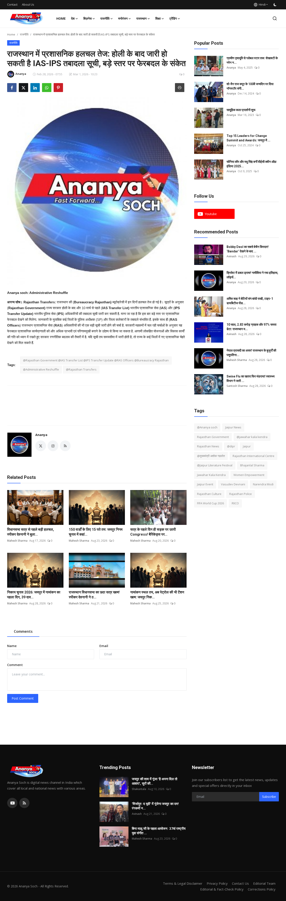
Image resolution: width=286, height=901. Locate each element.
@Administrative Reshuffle (41, 369)
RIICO (235, 503)
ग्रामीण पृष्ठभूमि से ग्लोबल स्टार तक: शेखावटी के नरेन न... (252, 60)
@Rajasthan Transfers (81, 369)
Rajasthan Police (240, 494)
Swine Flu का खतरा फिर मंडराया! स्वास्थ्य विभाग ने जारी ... (251, 379)
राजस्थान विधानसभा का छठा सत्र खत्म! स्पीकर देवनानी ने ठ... (94, 594)
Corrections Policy (261, 889)
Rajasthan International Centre (253, 456)
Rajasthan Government (213, 437)
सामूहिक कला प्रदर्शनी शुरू (241, 110)
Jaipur (247, 446)
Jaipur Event (205, 484)
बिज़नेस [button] (87, 18)
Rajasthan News (208, 446)
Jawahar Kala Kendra (211, 475)
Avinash (231, 256)
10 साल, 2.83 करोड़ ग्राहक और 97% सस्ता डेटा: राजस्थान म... (251, 327)
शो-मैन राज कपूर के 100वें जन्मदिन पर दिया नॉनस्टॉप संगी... (250, 86)
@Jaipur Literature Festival (214, 465)
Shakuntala (139, 789)
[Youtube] (12, 803)
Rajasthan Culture (209, 494)
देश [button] (73, 18)
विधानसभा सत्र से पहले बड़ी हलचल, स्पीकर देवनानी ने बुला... (30, 531)
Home (61, 18)
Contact (12, 4)
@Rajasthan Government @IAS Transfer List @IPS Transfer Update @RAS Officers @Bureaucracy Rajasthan (96, 360)
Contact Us (240, 883)
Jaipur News (233, 427)
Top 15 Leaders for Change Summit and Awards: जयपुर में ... (248, 138)
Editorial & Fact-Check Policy (222, 889)
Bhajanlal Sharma (252, 465)
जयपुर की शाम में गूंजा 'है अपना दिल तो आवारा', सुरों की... (154, 781)
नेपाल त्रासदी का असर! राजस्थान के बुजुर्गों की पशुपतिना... (251, 353)
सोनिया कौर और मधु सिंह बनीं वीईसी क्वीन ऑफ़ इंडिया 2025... (251, 164)
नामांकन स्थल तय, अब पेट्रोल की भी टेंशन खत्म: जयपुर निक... (157, 594)
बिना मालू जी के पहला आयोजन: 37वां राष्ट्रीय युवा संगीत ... (158, 831)
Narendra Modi (263, 484)
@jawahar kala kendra (252, 437)
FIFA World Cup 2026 (210, 503)
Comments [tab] (23, 631)
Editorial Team (264, 883)
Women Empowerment (248, 475)
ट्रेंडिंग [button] (173, 18)
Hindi (261, 4)
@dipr (231, 446)
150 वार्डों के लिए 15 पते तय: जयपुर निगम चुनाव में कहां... (95, 531)
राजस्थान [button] (141, 18)
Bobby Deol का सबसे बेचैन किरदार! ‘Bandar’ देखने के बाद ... (248, 249)
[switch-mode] (275, 4)
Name (12, 646)
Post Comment (23, 698)
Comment (15, 665)
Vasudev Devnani (233, 484)
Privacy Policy (217, 883)
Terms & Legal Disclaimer (182, 883)
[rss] (24, 803)
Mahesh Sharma (17, 541)
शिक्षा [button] (158, 18)
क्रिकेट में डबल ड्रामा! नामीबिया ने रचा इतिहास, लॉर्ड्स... (252, 275)
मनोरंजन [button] (123, 18)
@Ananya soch (207, 427)
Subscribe (269, 796)
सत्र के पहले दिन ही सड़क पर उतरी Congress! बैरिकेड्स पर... (153, 531)
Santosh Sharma (237, 386)
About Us (28, 4)
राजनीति (24, 34)
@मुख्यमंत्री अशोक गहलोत (211, 456)
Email (103, 646)
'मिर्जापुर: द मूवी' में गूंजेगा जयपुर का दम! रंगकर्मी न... (155, 806)
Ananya (41, 435)
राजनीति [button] (104, 18)
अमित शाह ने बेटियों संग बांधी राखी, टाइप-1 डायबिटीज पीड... (250, 301)
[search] (275, 18)
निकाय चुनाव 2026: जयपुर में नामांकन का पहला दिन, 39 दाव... (33, 594)
